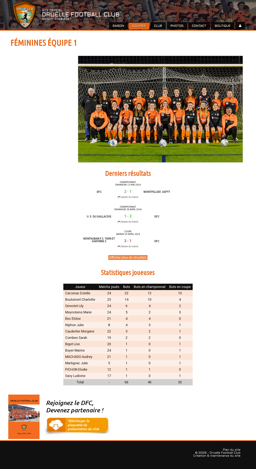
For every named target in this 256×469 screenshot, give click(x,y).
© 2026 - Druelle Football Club (217, 452)
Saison (118, 25)
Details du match (129, 197)
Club (158, 25)
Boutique (223, 25)
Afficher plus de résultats (128, 257)
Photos (177, 25)
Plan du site (231, 449)
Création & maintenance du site (216, 455)
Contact (199, 25)
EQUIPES (139, 25)
